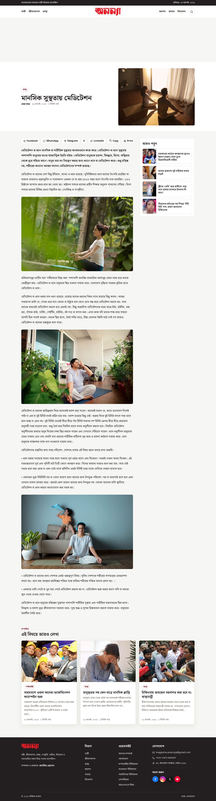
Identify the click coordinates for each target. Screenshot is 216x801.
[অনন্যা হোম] (108, 12)
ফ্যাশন (162, 11)
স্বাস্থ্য (45, 11)
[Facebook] (155, 779)
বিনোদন (182, 11)
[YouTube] (177, 779)
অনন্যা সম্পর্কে (125, 753)
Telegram (72, 141)
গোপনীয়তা (124, 779)
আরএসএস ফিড (126, 785)
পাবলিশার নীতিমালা (128, 774)
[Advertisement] (108, 40)
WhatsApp (52, 141)
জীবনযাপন (34, 11)
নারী (23, 11)
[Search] (192, 12)
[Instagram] (163, 779)
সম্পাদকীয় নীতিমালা (128, 764)
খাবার (172, 11)
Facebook (32, 141)
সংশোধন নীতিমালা (127, 769)
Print (130, 141)
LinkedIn (99, 141)
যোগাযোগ (123, 759)
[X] (170, 779)
